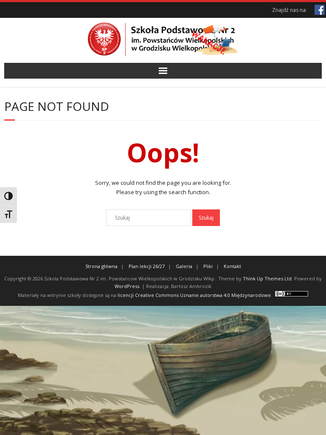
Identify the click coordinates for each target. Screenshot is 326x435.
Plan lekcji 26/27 (147, 266)
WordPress (127, 286)
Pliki (208, 266)
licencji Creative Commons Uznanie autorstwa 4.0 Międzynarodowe (194, 295)
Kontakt (232, 266)
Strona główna (101, 266)
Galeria (184, 266)
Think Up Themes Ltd (267, 278)
